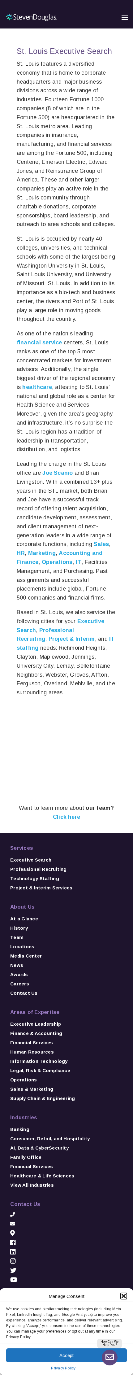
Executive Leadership (35, 1024)
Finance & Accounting (36, 1033)
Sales (101, 544)
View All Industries (32, 1185)
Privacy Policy (63, 1368)
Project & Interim (72, 639)
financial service (39, 342)
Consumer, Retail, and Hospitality (50, 1138)
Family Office (25, 1157)
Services (21, 848)
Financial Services (31, 1042)
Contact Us (23, 993)
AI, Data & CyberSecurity (39, 1147)
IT (78, 562)
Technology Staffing (34, 878)
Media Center (26, 955)
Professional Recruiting (38, 869)
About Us (22, 907)
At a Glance (24, 918)
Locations (22, 946)
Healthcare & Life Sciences (42, 1175)
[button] (124, 1296)
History (19, 928)
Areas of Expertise (34, 1012)
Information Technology (38, 1061)
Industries (23, 1117)
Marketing (42, 553)
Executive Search (30, 859)
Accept (66, 1355)
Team (17, 937)
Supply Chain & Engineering (42, 1098)
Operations (57, 562)
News (16, 965)
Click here (66, 817)
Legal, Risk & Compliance (40, 1070)
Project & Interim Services (41, 887)
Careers (19, 983)
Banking (19, 1129)
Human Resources (32, 1051)
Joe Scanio (57, 473)
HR (21, 553)
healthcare (36, 387)
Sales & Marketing (31, 1089)
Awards (19, 974)
